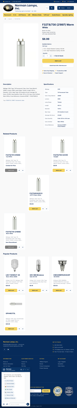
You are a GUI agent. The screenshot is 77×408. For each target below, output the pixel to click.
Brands (41, 363)
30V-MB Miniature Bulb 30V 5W (37, 275)
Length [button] (47, 105)
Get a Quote (8, 389)
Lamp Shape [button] (48, 102)
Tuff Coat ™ (47, 15)
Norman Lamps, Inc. (26, 6)
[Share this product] (19, 170)
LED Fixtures (22, 15)
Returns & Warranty (10, 398)
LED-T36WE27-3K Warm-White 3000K (13, 275)
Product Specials (44, 368)
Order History (61, 366)
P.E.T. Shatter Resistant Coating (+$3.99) (54, 48)
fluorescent (18, 100)
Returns (23, 363)
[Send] (27, 404)
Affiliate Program (44, 361)
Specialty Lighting (67, 15)
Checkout (71, 1)
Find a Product (9, 380)
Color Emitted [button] (48, 121)
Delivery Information (8, 363)
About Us (5, 361)
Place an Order (9, 395)
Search (10, 19)
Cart (65, 1)
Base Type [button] (47, 112)
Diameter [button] (47, 108)
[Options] (21, 370)
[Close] (28, 370)
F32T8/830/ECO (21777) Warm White (36, 194)
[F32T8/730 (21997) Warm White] (21, 51)
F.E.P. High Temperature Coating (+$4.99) (54, 50)
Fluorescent (7, 15)
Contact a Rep (9, 392)
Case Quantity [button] (48, 118)
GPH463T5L (10, 313)
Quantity (45, 53)
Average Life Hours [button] (50, 115)
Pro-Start (48, 30)
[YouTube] (8, 349)
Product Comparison (45, 366)
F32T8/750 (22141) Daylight (60, 155)
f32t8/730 (8, 100)
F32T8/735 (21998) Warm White (13, 232)
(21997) (13, 100)
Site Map (23, 366)
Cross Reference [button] (49, 125)
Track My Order (9, 386)
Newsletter (60, 363)
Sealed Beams (56, 15)
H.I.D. (14, 15)
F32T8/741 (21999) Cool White (13, 155)
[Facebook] (4, 349)
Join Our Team (6, 366)
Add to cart (58, 61)
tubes (23, 100)
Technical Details (9, 383)
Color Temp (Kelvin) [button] (50, 95)
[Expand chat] (23, 370)
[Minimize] (26, 370)
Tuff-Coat (44, 46)
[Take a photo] (3, 404)
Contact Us (7, 1)
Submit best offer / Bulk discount (58, 65)
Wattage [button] (47, 89)
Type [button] (46, 92)
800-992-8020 (17, 1)
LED (29, 15)
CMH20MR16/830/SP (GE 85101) (61, 275)
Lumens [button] (47, 99)
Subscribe (46, 390)
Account (57, 1)
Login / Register (62, 361)
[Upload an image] (7, 404)
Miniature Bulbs (37, 15)
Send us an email (59, 347)
